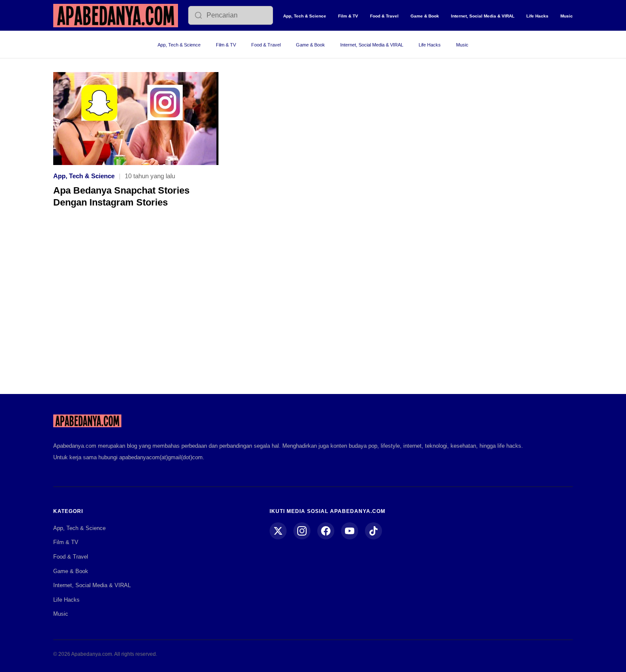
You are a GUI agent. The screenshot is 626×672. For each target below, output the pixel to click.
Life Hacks (537, 16)
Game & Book (425, 16)
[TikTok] (373, 530)
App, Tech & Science (304, 16)
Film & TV (348, 16)
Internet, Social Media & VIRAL (482, 16)
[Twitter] (278, 530)
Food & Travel (384, 16)
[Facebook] (325, 530)
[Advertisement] (313, 307)
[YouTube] (349, 530)
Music (566, 16)
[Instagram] (301, 530)
